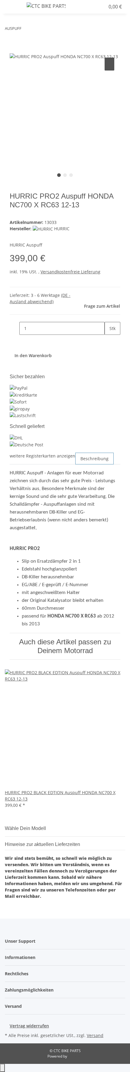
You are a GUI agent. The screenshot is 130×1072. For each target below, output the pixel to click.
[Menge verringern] (14, 328)
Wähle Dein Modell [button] (26, 828)
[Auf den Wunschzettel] (109, 64)
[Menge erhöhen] (109, 341)
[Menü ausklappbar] (12, 7)
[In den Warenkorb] (14, 49)
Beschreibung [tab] (94, 458)
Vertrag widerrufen (29, 1026)
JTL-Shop (75, 1056)
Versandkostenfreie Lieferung (70, 272)
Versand (95, 1035)
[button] (87, 7)
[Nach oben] (2, 1068)
